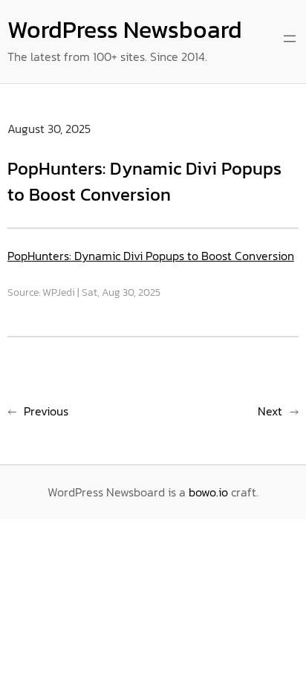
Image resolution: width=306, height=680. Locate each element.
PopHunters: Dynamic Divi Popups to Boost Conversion (150, 256)
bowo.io (208, 492)
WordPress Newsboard (124, 30)
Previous (46, 411)
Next (270, 411)
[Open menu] (290, 39)
